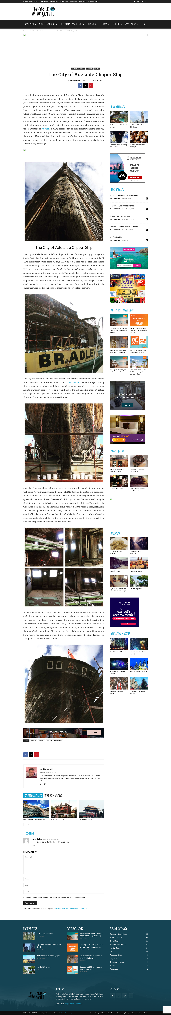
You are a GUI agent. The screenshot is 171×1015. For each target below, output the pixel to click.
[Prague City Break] (139, 563)
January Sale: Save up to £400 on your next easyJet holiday (139, 330)
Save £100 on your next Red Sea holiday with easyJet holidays (138, 372)
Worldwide (92, 24)
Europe (104, 24)
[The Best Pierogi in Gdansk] (119, 543)
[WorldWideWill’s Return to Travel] (36, 809)
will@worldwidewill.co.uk (74, 1004)
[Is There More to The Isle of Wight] (139, 137)
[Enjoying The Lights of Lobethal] (119, 664)
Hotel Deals (73, 1)
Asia (53, 816)
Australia (96, 68)
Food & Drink (130, 24)
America (26, 816)
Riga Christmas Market (120, 216)
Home (25, 31)
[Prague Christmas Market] (139, 664)
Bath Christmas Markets (118, 652)
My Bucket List (116, 237)
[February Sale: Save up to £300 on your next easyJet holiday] (119, 320)
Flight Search (54, 1)
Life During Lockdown (45, 933)
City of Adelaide (73, 382)
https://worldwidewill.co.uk (48, 772)
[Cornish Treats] (119, 563)
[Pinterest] (142, 1)
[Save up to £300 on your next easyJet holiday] (119, 362)
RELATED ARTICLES (33, 795)
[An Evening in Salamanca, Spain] (29, 959)
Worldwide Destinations (37, 31)
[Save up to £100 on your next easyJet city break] (119, 342)
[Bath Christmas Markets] (119, 644)
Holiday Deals (63, 1)
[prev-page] (24, 824)
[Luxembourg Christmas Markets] (139, 644)
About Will (29, 24)
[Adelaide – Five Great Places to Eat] (139, 461)
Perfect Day (58, 740)
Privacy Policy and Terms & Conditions (102, 1013)
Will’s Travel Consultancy (71, 24)
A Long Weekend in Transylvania (124, 195)
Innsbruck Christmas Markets (123, 206)
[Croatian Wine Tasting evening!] (119, 481)
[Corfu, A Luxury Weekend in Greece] (119, 117)
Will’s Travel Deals (47, 24)
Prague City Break (136, 571)
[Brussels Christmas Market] (119, 683)
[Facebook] (134, 1)
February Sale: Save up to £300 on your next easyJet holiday (118, 330)
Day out (49, 740)
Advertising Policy (123, 1013)
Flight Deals (44, 1)
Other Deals (82, 1)
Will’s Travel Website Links (139, 1013)
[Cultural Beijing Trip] (91, 809)
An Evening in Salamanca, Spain (48, 956)
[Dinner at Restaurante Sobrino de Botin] (119, 461)
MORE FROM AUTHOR (53, 795)
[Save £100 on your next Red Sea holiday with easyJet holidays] (139, 362)
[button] (145, 24)
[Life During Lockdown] (29, 936)
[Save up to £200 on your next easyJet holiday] (139, 342)
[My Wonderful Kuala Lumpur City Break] (29, 947)
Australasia (51, 31)
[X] (146, 1)
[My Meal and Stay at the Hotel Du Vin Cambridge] (119, 581)
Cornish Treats (115, 571)
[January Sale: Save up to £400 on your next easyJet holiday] (139, 320)
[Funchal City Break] (139, 581)
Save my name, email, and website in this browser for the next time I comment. (56, 898)
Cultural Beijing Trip (85, 819)
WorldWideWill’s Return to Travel (34, 820)
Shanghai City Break (57, 819)
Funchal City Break (136, 589)
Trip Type (116, 24)
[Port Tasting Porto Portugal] (139, 543)
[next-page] (28, 824)
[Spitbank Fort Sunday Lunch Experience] (139, 481)
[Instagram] (138, 1)
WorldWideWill (75, 80)
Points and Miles (93, 1)
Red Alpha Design (67, 1013)
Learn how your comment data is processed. (70, 908)
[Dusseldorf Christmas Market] (139, 683)
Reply (33, 845)
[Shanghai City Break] (64, 809)
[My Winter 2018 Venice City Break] (139, 117)
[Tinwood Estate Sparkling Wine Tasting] (119, 137)
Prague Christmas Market (138, 671)
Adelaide (33, 740)
